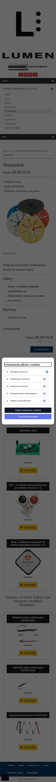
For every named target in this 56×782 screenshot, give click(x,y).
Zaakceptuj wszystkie (28, 416)
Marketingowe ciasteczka (20, 379)
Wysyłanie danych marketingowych (23, 393)
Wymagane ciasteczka (19, 372)
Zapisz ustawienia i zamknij (28, 410)
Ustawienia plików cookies (22, 364)
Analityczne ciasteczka (19, 386)
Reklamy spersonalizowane (20, 401)
